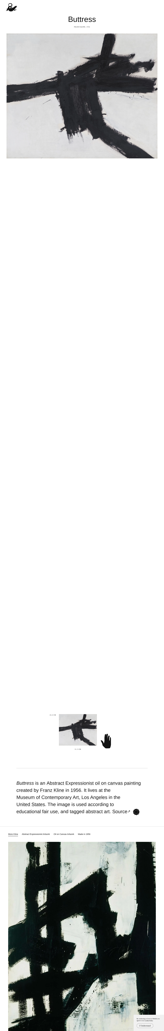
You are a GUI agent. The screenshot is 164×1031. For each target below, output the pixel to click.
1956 (76, 790)
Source (119, 811)
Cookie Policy (149, 1020)
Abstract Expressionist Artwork (36, 834)
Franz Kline (79, 27)
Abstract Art (98, 811)
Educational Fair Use (37, 811)
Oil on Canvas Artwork (64, 834)
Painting (132, 783)
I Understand (145, 1026)
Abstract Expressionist (70, 783)
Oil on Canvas (109, 783)
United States (30, 804)
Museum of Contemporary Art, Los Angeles (61, 797)
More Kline (13, 834)
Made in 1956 (84, 834)
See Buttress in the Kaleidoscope (136, 812)
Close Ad (151, 622)
